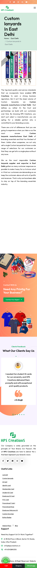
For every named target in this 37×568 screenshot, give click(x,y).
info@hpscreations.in (12, 546)
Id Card (4, 482)
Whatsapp (31, 566)
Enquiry (19, 566)
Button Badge (6, 517)
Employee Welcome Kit (10, 510)
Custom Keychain (8, 514)
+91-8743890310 (10, 549)
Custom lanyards (7, 478)
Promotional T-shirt (8, 503)
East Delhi (15, 38)
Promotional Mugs (8, 507)
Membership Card (8, 489)
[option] (18, 381)
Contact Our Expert (13, 300)
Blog (16, 526)
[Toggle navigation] (34, 7)
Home (6, 38)
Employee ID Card (8, 496)
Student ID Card (7, 492)
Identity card (6, 485)
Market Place (6, 526)
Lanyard (5, 475)
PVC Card (5, 500)
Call (6, 566)
